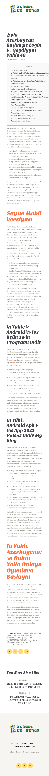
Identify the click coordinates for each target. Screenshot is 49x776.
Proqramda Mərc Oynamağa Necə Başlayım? (27, 92)
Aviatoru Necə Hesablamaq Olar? (23, 115)
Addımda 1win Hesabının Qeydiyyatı (24, 102)
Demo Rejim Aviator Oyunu (21, 100)
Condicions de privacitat (24, 746)
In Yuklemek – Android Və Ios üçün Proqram (27, 110)
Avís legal (34, 743)
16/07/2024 (24, 680)
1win (14, 363)
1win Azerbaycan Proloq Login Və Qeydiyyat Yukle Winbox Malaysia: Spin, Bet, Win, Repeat (24, 700)
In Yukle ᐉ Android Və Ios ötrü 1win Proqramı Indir (30, 73)
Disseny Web (34, 752)
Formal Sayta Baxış (17, 113)
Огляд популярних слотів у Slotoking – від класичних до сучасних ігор (24, 685)
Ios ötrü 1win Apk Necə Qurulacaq (23, 89)
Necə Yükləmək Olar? (18, 105)
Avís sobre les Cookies (19, 743)
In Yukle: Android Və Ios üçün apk (23, 118)
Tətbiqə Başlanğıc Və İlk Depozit (22, 107)
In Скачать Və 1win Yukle (20, 86)
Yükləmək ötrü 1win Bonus (20, 121)
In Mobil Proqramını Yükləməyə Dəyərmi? (26, 94)
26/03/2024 (12, 59)
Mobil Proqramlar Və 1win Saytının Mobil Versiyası (29, 97)
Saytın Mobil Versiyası (19, 70)
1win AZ (20, 645)
